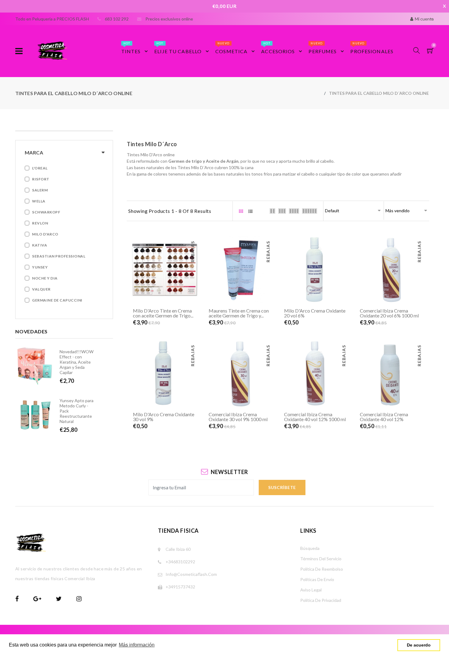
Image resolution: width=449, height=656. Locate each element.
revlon (40, 223)
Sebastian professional (58, 256)
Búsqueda (309, 548)
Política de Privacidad (320, 600)
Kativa (39, 245)
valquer (41, 289)
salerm (40, 190)
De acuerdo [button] (419, 645)
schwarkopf (46, 212)
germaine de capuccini (57, 300)
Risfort (40, 179)
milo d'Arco (45, 234)
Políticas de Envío (317, 579)
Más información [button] (137, 644)
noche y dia (45, 278)
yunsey (40, 267)
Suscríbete (282, 487)
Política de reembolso (321, 569)
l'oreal (40, 168)
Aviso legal (311, 589)
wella (39, 201)
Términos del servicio (320, 558)
